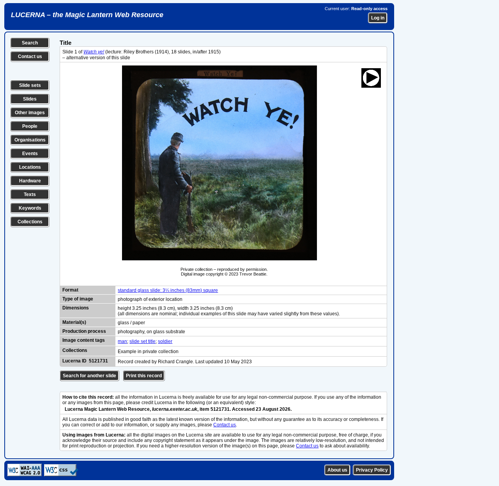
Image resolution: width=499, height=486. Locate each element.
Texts (30, 194)
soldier (165, 341)
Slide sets (30, 85)
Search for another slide (89, 375)
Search (30, 43)
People (29, 126)
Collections (30, 221)
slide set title (142, 341)
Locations (30, 167)
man (122, 341)
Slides (30, 99)
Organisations (30, 140)
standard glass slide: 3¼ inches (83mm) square (168, 290)
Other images (30, 112)
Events (30, 153)
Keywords (30, 208)
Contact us (30, 56)
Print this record (144, 375)
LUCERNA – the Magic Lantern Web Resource (87, 15)
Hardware (30, 181)
